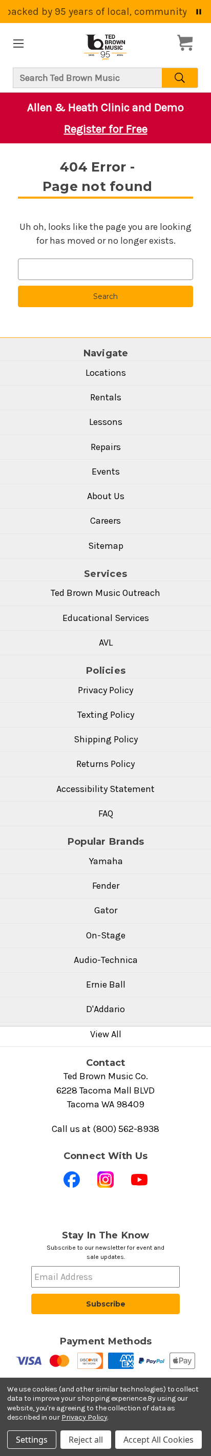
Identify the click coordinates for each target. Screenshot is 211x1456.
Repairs (106, 447)
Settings (32, 1439)
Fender (105, 885)
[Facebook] (72, 1179)
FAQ (105, 813)
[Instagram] (105, 1179)
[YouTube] (139, 1179)
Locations (106, 372)
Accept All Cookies (158, 1439)
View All (105, 1034)
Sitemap (105, 545)
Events (106, 471)
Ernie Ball (105, 984)
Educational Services (105, 618)
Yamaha (106, 861)
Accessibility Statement (105, 789)
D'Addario (105, 1009)
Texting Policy (105, 714)
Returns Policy (105, 763)
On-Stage (105, 935)
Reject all (86, 1439)
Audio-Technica (106, 960)
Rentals (105, 397)
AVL (106, 642)
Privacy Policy (105, 690)
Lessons (105, 421)
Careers (105, 520)
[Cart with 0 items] (188, 43)
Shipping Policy (106, 739)
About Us (105, 496)
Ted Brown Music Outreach (105, 592)
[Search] (180, 78)
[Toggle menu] (18, 43)
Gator (105, 910)
